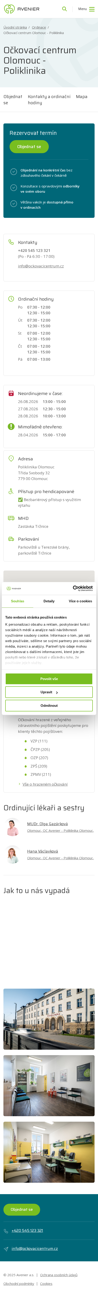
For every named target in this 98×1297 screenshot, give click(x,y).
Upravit (46, 692)
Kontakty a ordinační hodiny (49, 99)
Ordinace (39, 27)
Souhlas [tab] (17, 601)
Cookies (46, 1283)
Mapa (82, 96)
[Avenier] (21, 9)
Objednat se (12, 99)
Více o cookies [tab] (80, 601)
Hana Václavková (42, 851)
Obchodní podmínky (18, 1283)
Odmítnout (49, 705)
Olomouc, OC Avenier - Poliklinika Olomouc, (60, 830)
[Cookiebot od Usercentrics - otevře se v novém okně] (73, 588)
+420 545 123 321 (27, 1230)
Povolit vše (49, 679)
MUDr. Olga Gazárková (47, 824)
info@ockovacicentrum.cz (41, 266)
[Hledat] (64, 9)
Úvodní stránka (15, 27)
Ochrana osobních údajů (58, 1275)
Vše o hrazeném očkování (45, 784)
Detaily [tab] (49, 601)
